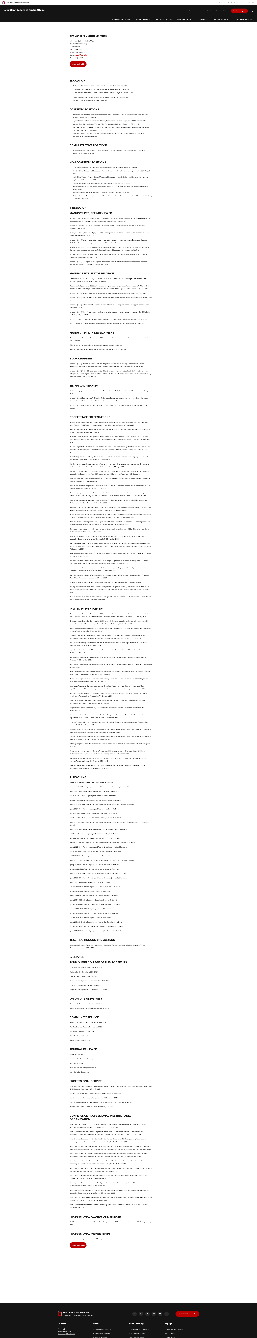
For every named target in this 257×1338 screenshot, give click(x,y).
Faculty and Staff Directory (174, 1329)
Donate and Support (239, 11)
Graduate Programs (143, 19)
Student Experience (184, 19)
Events (209, 11)
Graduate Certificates (137, 1333)
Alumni (191, 11)
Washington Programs (164, 19)
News (217, 11)
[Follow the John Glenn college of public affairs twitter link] (134, 1313)
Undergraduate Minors (101, 1333)
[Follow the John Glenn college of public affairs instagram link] (153, 1313)
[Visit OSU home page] (75, 1313)
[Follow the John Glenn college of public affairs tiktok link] (166, 1313)
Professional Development (244, 19)
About (225, 11)
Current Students (188, 1321)
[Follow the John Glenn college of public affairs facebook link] (140, 1313)
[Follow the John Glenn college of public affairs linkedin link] (147, 1313)
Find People (231, 3)
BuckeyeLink (223, 3)
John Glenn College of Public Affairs (24, 10)
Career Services (202, 19)
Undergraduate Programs (121, 19)
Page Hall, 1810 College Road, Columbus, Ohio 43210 (66, 1331)
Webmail (239, 3)
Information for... (184, 1314)
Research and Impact (221, 19)
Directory (200, 11)
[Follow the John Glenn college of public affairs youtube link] (160, 1313)
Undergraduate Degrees (102, 1329)
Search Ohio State (249, 3)
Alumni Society (170, 1333)
